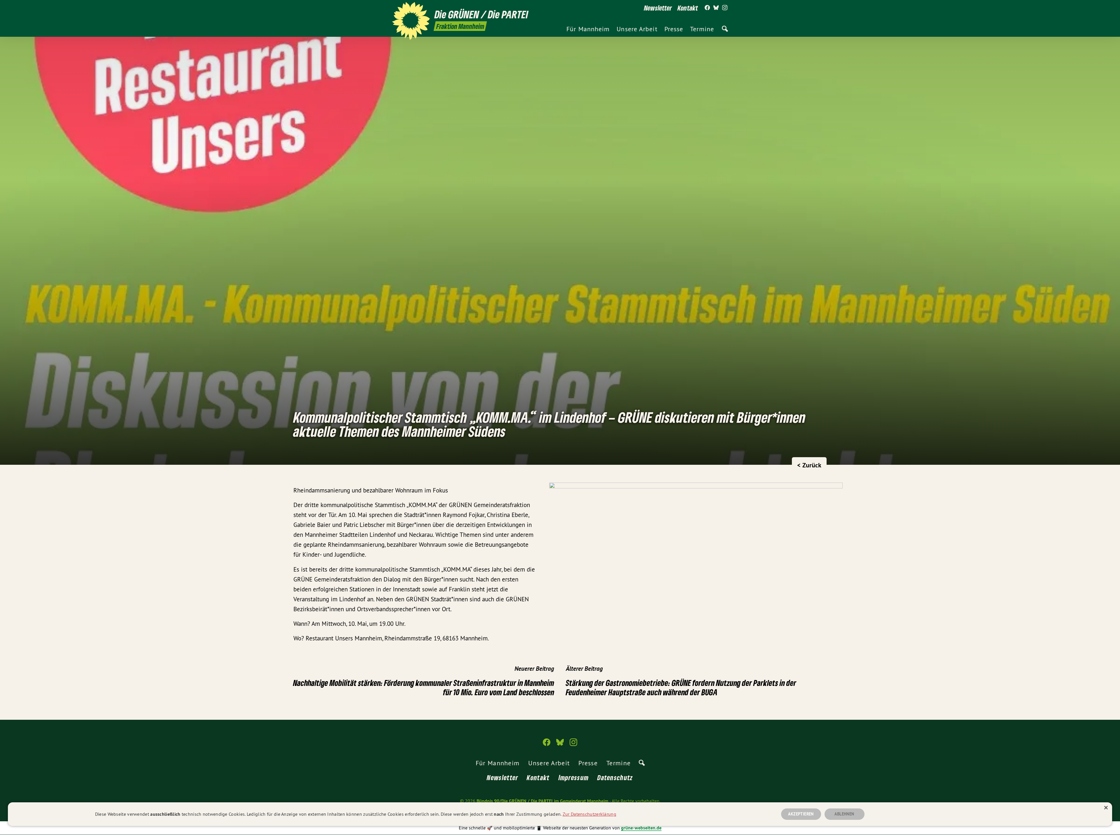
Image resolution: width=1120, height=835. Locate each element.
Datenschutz (615, 777)
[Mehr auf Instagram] (724, 8)
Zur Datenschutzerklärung (589, 814)
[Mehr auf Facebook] (707, 8)
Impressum (574, 777)
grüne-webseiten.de (641, 828)
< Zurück (809, 465)
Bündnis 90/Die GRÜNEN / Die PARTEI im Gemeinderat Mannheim (542, 801)
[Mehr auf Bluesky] (716, 8)
